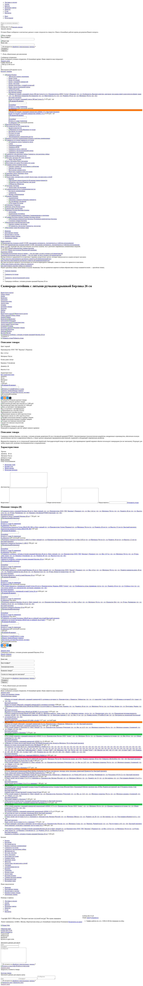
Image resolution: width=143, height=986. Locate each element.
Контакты (8, 13)
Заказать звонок (17, 27)
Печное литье (9, 872)
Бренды (7, 6)
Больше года (9, 466)
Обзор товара (5, 315)
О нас (6, 11)
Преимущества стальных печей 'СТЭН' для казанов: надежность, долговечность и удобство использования (43, 245)
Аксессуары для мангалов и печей (16, 863)
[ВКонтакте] (2, 398)
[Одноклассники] (5, 398)
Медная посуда (10, 851)
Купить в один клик (22, 966)
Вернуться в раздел (7, 313)
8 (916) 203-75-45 (6, 930)
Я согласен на (19, 47)
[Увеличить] (23, 334)
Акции (7, 4)
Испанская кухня (10, 879)
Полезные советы (10, 7)
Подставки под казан (12, 856)
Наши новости (6, 241)
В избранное (13, 108)
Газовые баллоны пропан (13, 877)
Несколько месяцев (11, 470)
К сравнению (16, 523)
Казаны (7, 840)
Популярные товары (11, 233)
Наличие (4, 329)
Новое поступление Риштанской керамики (22, 250)
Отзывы (3, 326)
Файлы (3, 331)
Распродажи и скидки (12, 234)
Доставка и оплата (11, 2)
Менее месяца (9, 468)
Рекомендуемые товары (12, 236)
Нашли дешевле (18, 390)
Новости (7, 9)
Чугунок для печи (11, 853)
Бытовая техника (10, 875)
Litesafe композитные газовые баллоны (21, 248)
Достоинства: (5, 487)
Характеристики (6, 322)
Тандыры (8, 865)
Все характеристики (7, 374)
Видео (3, 333)
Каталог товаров (6, 71)
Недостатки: (5, 502)
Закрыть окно (5, 61)
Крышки (7, 868)
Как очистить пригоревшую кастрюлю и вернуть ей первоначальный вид (25, 260)
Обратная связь (6, 928)
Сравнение (23, 106)
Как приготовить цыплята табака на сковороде (16, 266)
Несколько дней (10, 464)
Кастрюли (8, 842)
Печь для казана (10, 854)
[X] (10, 398)
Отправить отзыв (133, 502)
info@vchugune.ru (92, 918)
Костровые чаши (10, 881)
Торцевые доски (10, 860)
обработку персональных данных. (23, 47)
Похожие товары (6, 327)
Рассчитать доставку (23, 392)
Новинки (8, 231)
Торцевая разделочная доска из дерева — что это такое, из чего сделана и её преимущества (31, 255)
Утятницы (8, 870)
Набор (3, 317)
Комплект (4, 319)
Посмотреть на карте (75, 922)
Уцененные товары (11, 238)
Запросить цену (18, 982)
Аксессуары (5, 324)
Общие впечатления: (54, 502)
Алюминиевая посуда (12, 867)
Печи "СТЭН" (5, 246)
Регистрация (9, 18)
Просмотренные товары (9, 696)
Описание (4, 320)
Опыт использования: (8, 461)
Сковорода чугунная (11, 847)
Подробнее (12, 105)
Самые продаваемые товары (10, 694)
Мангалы (8, 861)
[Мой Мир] (7, 398)
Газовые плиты (10, 858)
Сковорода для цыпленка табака (15, 849)
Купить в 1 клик (14, 106)
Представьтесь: (104, 502)
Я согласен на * (19, 964)
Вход (6, 16)
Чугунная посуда (10, 844)
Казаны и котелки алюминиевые (15, 846)
